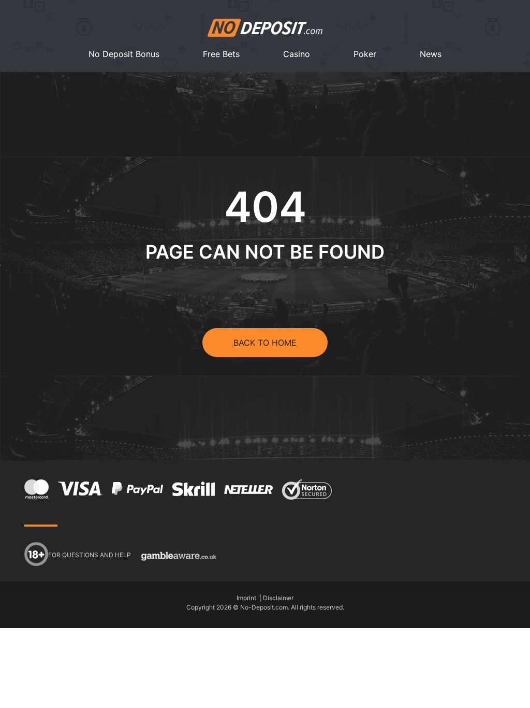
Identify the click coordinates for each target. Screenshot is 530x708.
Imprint (246, 598)
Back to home (265, 342)
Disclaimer (278, 598)
